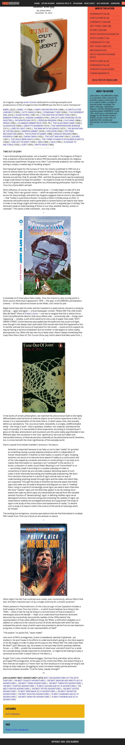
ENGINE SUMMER (34, 117)
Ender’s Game (31, 313)
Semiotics (15, 714)
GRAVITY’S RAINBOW (33, 125)
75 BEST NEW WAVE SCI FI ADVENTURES (36, 691)
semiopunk (23, 729)
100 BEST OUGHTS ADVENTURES (29, 680)
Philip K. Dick (11, 729)
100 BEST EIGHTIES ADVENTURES (33, 694)
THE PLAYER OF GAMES (35, 134)
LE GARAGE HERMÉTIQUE (29, 123)
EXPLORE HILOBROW (48, 3)
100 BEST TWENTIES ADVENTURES (65, 683)
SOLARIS (76, 136)
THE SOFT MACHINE (54, 136)
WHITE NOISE (41, 144)
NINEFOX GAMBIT (30, 131)
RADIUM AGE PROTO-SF (63, 3)
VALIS (53, 142)
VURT (24, 144)
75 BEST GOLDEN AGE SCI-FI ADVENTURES (56, 686)
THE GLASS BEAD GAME (63, 123)
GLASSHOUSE (9, 125)
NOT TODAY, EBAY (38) (100, 26)
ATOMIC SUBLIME (98, 30)
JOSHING (37, 3)
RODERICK (8, 136)
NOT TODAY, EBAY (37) (100, 46)
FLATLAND (69, 120)
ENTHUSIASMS (77, 3)
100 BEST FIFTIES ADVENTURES (46, 688)
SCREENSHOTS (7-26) (99, 42)
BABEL (6, 109)
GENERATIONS (115, 3)
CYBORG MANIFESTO (99, 73)
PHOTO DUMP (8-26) (99, 18)
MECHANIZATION (98, 50)
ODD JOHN (52, 131)
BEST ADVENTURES (103, 3)
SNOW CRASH (30, 136)
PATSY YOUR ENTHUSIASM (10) (104, 34)
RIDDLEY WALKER (62, 134)
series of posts (29, 102)
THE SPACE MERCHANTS (22, 139)
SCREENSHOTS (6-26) (99, 65)
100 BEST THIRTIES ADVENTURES (18, 686)
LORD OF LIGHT (18, 128)
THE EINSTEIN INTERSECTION (55, 115)
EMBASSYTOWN (10, 117)
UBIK (40, 142)
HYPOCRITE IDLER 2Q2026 (102, 69)
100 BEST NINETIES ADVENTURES (33, 696)
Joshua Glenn (111, 80)
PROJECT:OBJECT (89, 3)
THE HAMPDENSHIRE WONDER (65, 125)
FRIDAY (6, 123)
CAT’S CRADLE (28, 112)
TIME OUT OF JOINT (20, 142)
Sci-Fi (7, 714)
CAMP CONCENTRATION (46, 109)
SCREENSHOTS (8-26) (99, 14)
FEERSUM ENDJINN (47, 120)
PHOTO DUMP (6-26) (99, 61)
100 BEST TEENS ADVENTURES (32, 683)
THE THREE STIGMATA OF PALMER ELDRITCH (63, 139)
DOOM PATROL (23, 115)
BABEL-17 (21, 109)
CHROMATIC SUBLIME (100, 22)
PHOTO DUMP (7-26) (99, 38)
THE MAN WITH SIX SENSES (46, 128)
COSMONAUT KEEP (52, 112)
